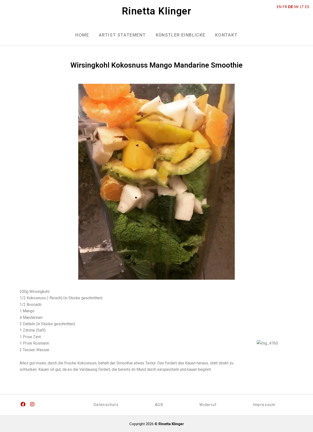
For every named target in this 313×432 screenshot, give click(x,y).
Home (82, 34)
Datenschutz (106, 404)
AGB (159, 404)
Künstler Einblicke (180, 34)
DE (290, 7)
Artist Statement (122, 34)
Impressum (264, 404)
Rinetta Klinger (156, 11)
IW (296, 7)
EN (279, 7)
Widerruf (208, 404)
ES (307, 7)
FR (284, 7)
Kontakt (226, 34)
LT (302, 7)
